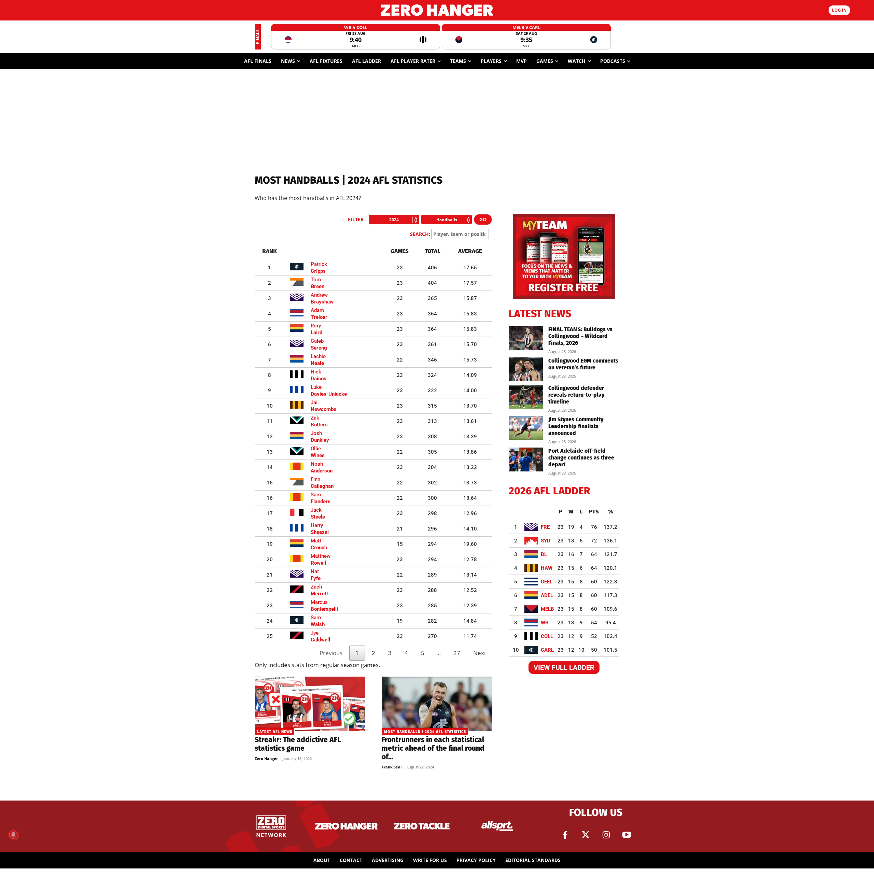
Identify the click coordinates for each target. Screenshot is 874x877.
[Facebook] (565, 835)
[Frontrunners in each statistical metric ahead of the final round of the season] (437, 704)
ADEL (547, 595)
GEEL (546, 582)
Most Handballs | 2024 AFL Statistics (425, 732)
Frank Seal (391, 766)
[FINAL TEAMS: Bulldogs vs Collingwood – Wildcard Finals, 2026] (526, 338)
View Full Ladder (564, 667)
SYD (545, 541)
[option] (355, 36)
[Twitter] (585, 835)
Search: (420, 234)
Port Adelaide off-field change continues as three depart (581, 458)
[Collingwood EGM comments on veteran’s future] (526, 369)
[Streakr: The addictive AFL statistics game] (310, 704)
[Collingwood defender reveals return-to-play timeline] (526, 397)
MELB (547, 609)
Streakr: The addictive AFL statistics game (298, 744)
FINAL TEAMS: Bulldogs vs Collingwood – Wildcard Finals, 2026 (580, 336)
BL (544, 554)
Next (479, 653)
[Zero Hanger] (437, 10)
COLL (547, 636)
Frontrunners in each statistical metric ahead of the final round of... (433, 748)
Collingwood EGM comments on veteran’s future (583, 364)
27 (456, 653)
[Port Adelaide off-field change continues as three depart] (526, 459)
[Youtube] (626, 835)
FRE (545, 527)
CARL (547, 650)
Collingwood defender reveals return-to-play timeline (576, 395)
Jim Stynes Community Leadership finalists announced (575, 426)
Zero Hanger (266, 758)
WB (545, 623)
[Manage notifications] (13, 834)
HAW (546, 568)
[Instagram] (606, 835)
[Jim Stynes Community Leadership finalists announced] (526, 428)
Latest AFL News (274, 732)
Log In (839, 10)
